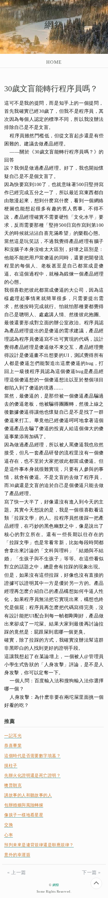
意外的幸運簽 (17, 855)
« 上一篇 (16, 872)
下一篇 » (91, 872)
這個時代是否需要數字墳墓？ (32, 756)
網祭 (54, 25)
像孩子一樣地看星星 (23, 815)
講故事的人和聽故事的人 (28, 795)
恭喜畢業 (13, 745)
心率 (8, 835)
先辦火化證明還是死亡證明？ (32, 775)
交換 (8, 825)
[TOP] (96, 883)
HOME (54, 62)
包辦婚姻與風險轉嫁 (23, 805)
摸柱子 (10, 765)
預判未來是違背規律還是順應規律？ (39, 845)
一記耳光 (13, 735)
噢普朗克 (13, 785)
